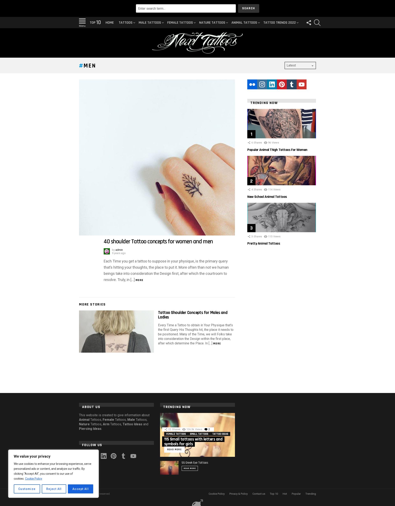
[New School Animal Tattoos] (281, 170)
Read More (190, 468)
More (140, 280)
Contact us (258, 493)
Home (110, 22)
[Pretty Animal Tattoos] (281, 217)
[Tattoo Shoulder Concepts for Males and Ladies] (116, 331)
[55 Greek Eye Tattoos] (169, 468)
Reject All (54, 489)
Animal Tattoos (244, 22)
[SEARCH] (317, 22)
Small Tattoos (199, 434)
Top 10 (274, 493)
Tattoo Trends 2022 (279, 22)
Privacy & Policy (238, 493)
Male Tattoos (150, 22)
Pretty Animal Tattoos (263, 243)
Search (248, 8)
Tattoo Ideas (220, 434)
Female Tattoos (180, 22)
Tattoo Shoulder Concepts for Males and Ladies (192, 315)
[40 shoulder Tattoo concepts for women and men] (157, 157)
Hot (285, 493)
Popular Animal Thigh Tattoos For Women (277, 149)
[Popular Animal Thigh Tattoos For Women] (281, 123)
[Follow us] (308, 22)
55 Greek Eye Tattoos (195, 463)
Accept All (80, 489)
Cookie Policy (33, 478)
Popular (296, 493)
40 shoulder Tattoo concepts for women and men (158, 241)
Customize (27, 489)
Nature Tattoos (212, 22)
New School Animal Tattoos (267, 196)
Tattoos (125, 22)
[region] (53, 474)
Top (95, 23)
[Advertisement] (282, 320)
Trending (311, 493)
